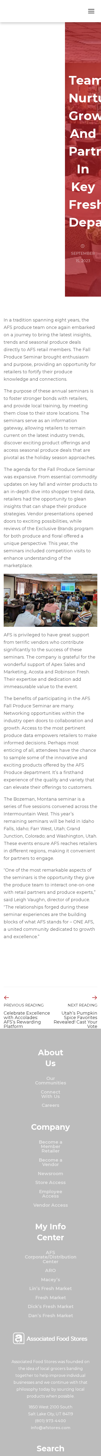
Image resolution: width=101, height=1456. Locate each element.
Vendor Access (50, 1205)
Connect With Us (50, 1094)
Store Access (50, 1182)
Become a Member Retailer (50, 1146)
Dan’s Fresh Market (50, 1315)
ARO (50, 1270)
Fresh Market (50, 1297)
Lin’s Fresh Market (50, 1288)
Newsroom (50, 1173)
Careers (50, 1105)
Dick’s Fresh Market (51, 1306)
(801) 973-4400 (50, 1421)
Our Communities (50, 1081)
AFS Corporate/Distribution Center (50, 1257)
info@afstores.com (50, 1427)
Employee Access (50, 1194)
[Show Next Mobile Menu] (91, 12)
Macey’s (50, 1279)
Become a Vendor (50, 1162)
